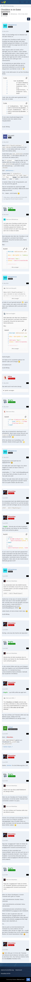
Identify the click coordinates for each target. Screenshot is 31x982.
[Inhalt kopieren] (26, 78)
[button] (24, 249)
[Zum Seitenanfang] (28, 979)
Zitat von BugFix (10, 313)
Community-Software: (15, 979)
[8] (5, 93)
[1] (5, 81)
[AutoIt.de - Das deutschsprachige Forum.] (3, 2)
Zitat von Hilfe (10, 698)
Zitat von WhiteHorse (12, 219)
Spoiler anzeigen (9, 390)
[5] (5, 88)
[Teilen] (28, 19)
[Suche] (20, 2)
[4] (5, 86)
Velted (9, 765)
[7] (5, 92)
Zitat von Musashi (11, 288)
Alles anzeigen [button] (15, 298)
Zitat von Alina (10, 411)
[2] (5, 83)
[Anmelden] (24, 2)
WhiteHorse (14, 14)
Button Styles (7, 747)
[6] (5, 90)
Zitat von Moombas (11, 581)
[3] (5, 84)
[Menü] (28, 2)
